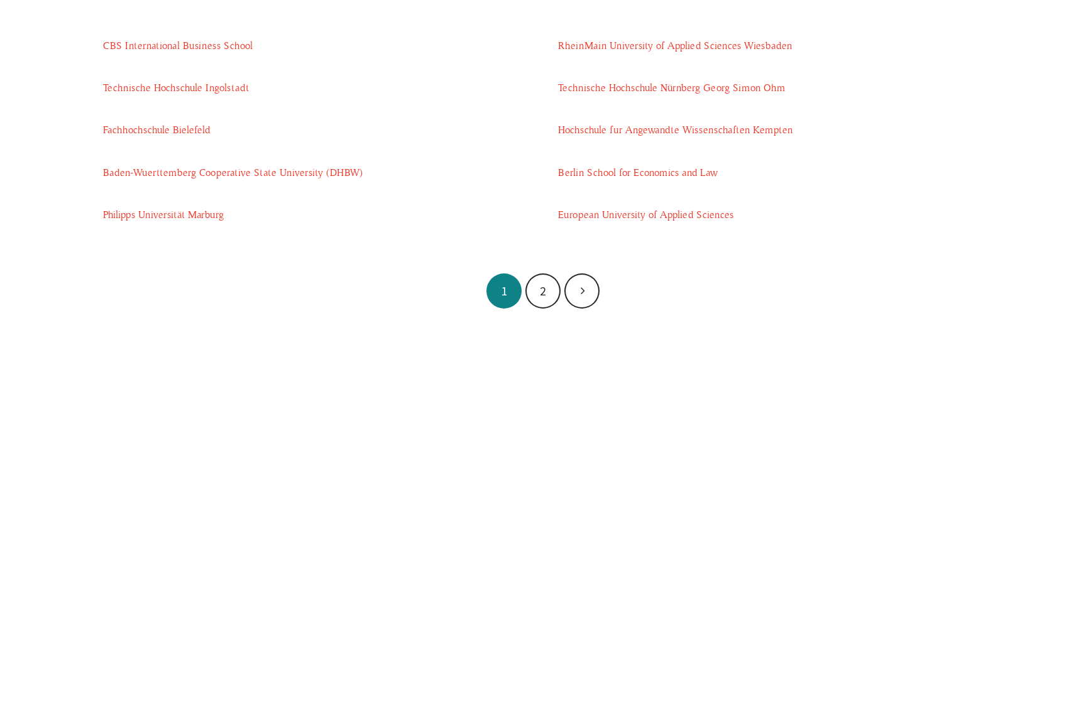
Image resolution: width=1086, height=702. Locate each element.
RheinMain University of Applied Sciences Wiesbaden (675, 46)
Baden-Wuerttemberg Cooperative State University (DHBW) (233, 173)
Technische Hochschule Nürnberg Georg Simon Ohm (671, 88)
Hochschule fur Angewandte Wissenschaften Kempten (675, 130)
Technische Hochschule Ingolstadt (176, 88)
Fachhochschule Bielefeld (156, 130)
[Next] (582, 291)
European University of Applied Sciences (645, 215)
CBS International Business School (178, 46)
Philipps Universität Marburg (163, 215)
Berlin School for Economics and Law (638, 173)
